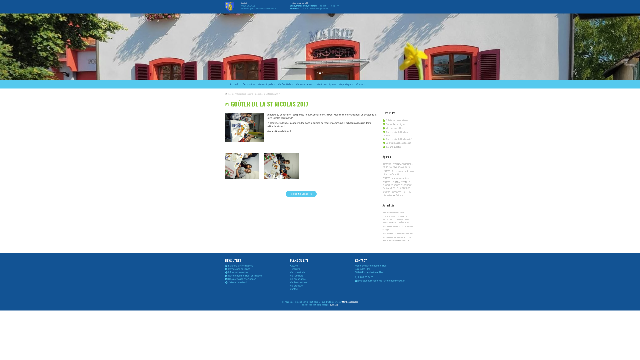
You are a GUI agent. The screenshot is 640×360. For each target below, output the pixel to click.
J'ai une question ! (392, 147)
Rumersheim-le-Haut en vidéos (398, 139)
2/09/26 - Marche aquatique (395, 178)
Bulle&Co (334, 305)
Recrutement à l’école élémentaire (397, 233)
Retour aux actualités (301, 193)
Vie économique (325, 84)
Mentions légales (350, 302)
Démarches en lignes (393, 124)
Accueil (234, 84)
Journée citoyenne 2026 (393, 212)
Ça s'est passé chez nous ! (396, 143)
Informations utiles (392, 128)
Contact (360, 84)
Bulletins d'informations (395, 120)
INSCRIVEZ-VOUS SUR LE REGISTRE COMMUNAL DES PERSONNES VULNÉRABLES (396, 219)
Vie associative (304, 84)
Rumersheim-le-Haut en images (243, 275)
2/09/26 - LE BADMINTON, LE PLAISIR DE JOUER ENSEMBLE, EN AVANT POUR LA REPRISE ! (397, 185)
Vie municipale (265, 84)
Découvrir (248, 84)
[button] (48, 47)
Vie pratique (345, 84)
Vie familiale (284, 84)
